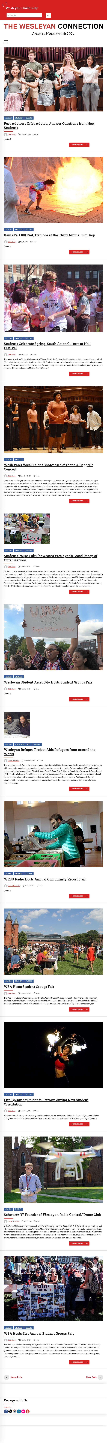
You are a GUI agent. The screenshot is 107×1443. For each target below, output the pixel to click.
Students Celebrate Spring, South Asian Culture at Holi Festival (47, 346)
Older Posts (91, 1377)
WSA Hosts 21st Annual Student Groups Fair (39, 1333)
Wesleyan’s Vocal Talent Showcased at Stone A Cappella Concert (48, 467)
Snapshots (18, 118)
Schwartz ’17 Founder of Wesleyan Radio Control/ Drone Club (52, 1215)
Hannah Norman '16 (14, 886)
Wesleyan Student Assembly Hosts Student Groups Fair (48, 682)
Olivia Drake (11, 134)
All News (8, 118)
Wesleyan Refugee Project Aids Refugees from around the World (49, 752)
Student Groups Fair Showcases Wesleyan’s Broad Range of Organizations (50, 558)
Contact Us (7, 1407)
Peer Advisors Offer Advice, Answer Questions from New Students (49, 125)
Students (29, 118)
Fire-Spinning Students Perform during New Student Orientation (46, 1102)
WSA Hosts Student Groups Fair (29, 987)
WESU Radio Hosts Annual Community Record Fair (45, 879)
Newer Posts (16, 1377)
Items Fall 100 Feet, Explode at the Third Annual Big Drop (49, 235)
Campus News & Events (22, 744)
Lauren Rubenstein (13, 761)
